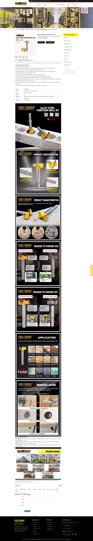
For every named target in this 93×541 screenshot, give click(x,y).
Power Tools (66, 68)
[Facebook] (64, 534)
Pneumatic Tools (67, 40)
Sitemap (59, 539)
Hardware (66, 59)
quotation (34, 489)
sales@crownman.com (68, 531)
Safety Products (67, 43)
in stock (28, 489)
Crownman (38, 4)
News (68, 4)
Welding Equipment (68, 49)
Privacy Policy (35, 534)
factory (16, 491)
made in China (22, 489)
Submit (27, 511)
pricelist (39, 489)
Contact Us (74, 4)
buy (48, 489)
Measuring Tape (67, 62)
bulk (52, 489)
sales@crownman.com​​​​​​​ (36, 1)
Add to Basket (50, 42)
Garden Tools (67, 52)
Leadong (68, 539)
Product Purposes (60, 4)
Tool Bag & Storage (68, 46)
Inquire (41, 42)
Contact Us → (67, 525)
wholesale (57, 489)
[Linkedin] (67, 534)
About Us (45, 4)
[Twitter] (70, 534)
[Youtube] (73, 534)
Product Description (20, 62)
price (44, 489)
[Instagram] (76, 534)
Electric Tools (66, 37)
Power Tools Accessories (70, 73)
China (16, 489)
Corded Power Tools (69, 70)
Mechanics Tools (67, 65)
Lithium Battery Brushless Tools (71, 72)
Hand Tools (66, 55)
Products (52, 4)
